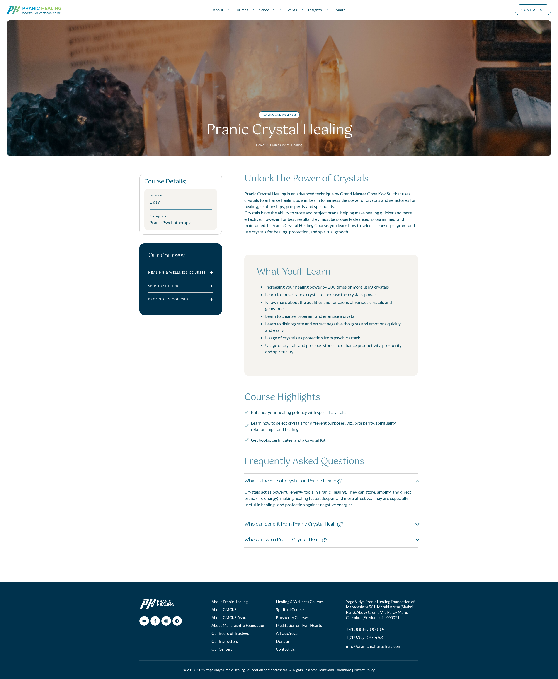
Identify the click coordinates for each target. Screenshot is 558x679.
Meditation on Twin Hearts (299, 625)
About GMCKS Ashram (231, 617)
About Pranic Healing (229, 601)
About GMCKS (224, 609)
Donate (282, 641)
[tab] (180, 272)
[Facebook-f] (155, 621)
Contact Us (285, 649)
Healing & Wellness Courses (300, 601)
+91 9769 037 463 (364, 638)
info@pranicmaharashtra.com (373, 646)
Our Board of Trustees (230, 633)
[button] (546, 660)
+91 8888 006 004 (366, 630)
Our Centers (221, 649)
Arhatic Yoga (287, 633)
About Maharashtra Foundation (238, 625)
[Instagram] (166, 621)
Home (260, 145)
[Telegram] (177, 621)
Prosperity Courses (292, 617)
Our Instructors (224, 641)
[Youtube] (144, 621)
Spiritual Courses (290, 609)
